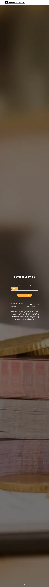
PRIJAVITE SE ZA (24, 295)
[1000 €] (14, 290)
